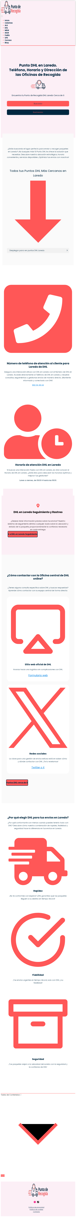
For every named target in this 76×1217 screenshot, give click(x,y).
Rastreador (38, 112)
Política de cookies (36, 1209)
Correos (8, 40)
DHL (6, 28)
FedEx (7, 35)
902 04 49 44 (38, 385)
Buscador (38, 103)
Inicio (7, 20)
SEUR (7, 33)
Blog (7, 42)
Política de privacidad (36, 1207)
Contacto (36, 1212)
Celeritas (9, 23)
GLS (6, 25)
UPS (6, 38)
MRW (7, 30)
